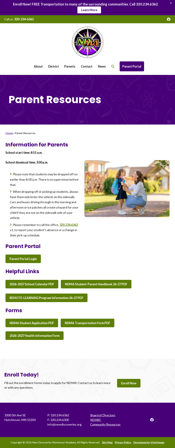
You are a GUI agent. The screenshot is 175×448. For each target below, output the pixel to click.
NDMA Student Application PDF (32, 323)
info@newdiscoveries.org (64, 424)
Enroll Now (128, 383)
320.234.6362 (68, 225)
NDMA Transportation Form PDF (87, 323)
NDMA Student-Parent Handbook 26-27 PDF (96, 284)
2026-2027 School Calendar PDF (32, 284)
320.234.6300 (59, 420)
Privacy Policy (123, 442)
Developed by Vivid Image (148, 442)
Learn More (89, 10)
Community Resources (105, 424)
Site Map (107, 442)
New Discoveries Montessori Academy (87, 42)
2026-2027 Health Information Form (34, 335)
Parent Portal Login (23, 259)
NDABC (95, 420)
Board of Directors (102, 415)
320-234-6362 (24, 19)
